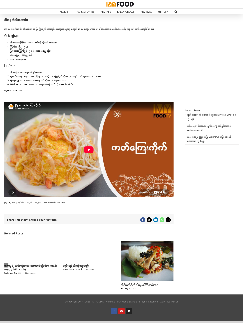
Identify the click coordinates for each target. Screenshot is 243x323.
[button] (176, 11)
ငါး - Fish (33, 202)
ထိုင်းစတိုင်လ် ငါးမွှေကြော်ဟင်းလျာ (81, 285)
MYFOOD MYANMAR (102, 309)
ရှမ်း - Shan (42, 202)
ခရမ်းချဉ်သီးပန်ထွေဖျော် (17, 265)
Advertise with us (169, 309)
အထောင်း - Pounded (56, 202)
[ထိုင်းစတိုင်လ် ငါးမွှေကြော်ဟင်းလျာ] (89, 242)
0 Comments (30, 269)
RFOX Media (122, 309)
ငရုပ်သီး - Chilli (23, 202)
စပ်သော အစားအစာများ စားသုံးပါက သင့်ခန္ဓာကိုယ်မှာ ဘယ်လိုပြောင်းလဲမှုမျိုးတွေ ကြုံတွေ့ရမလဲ (146, 288)
